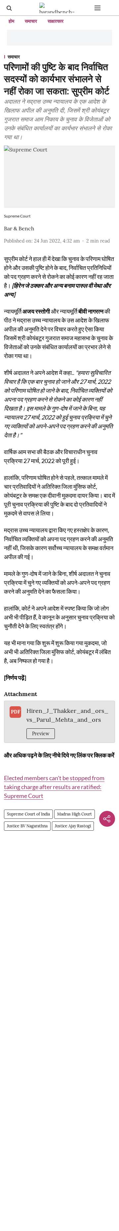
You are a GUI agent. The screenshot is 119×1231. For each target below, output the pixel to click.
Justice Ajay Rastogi (73, 825)
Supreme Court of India (28, 814)
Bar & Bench (19, 228)
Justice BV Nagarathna (27, 825)
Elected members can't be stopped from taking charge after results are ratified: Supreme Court (54, 786)
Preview (40, 734)
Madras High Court (74, 814)
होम (11, 21)
